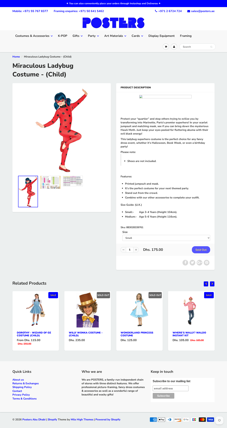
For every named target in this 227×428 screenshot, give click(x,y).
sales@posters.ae (203, 11)
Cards (136, 36)
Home (16, 56)
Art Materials (113, 36)
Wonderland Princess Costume (137, 334)
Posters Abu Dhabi (34, 419)
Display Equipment (161, 36)
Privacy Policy (21, 394)
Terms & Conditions (24, 398)
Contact (17, 391)
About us (18, 379)
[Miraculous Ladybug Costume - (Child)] (61, 130)
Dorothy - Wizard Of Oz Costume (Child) (34, 334)
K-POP (62, 36)
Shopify (52, 419)
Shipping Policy (22, 387)
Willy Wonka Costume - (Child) (86, 334)
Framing (186, 36)
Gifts (76, 36)
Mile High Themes (82, 419)
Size (125, 232)
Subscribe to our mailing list (171, 381)
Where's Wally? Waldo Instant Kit (189, 334)
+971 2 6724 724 (170, 11)
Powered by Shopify (107, 419)
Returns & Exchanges (25, 383)
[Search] (211, 47)
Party (92, 36)
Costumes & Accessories (32, 36)
